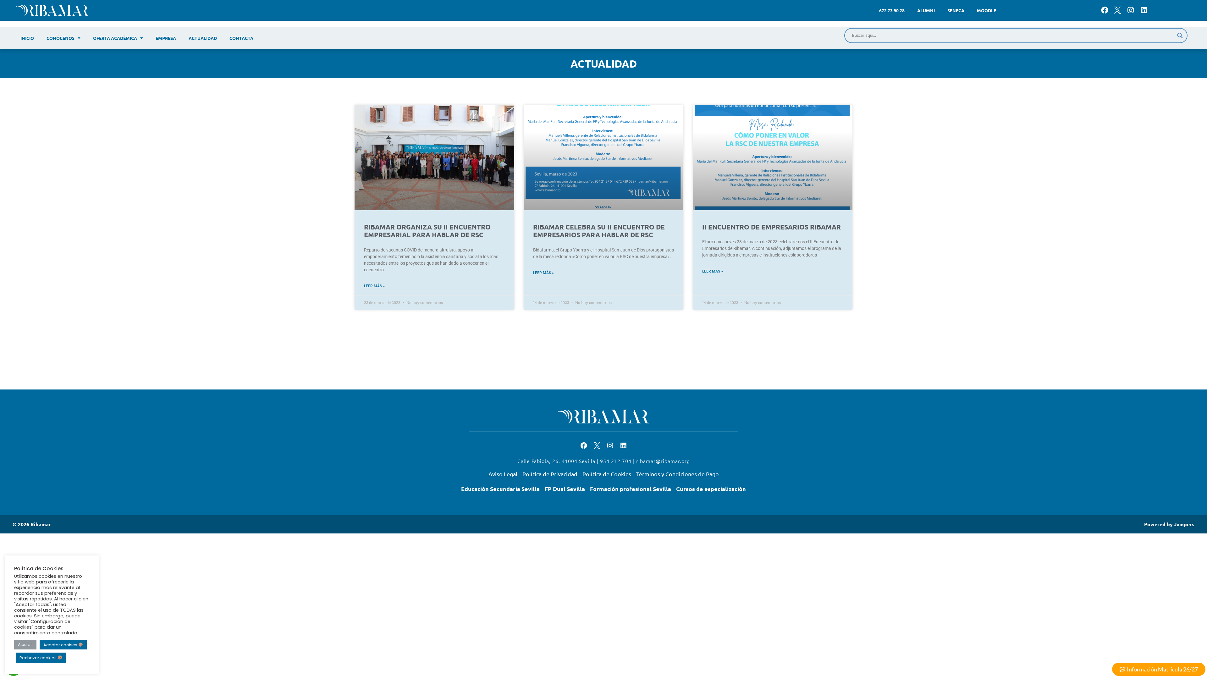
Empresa (166, 38)
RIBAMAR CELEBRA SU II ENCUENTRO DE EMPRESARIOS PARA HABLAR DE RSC (599, 231)
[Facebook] (1104, 10)
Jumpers (1184, 524)
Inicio (27, 38)
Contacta (241, 38)
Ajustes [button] (25, 645)
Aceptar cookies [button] (60, 645)
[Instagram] (1130, 10)
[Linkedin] (1143, 10)
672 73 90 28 (892, 10)
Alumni (926, 10)
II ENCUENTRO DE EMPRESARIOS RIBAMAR (771, 227)
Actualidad (203, 38)
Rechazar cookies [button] (38, 658)
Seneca (955, 10)
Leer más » (374, 286)
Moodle (986, 10)
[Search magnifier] (1180, 35)
